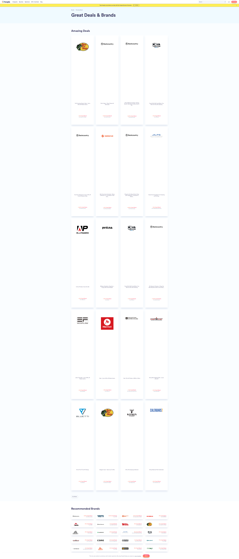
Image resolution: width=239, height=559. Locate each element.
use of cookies (138, 556)
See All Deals (74, 496)
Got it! (146, 556)
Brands (72, 10)
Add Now (136, 5)
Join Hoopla (234, 1)
